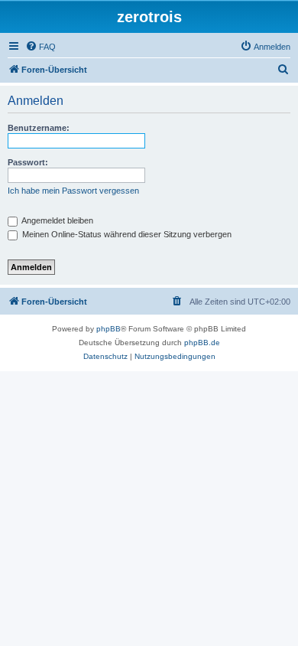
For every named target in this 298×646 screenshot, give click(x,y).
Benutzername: (39, 127)
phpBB (108, 329)
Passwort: (28, 162)
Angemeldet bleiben (56, 220)
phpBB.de (202, 342)
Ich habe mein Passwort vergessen (73, 190)
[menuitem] (40, 47)
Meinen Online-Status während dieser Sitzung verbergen (126, 234)
